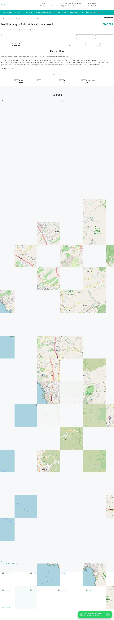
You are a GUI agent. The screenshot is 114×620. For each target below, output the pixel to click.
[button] (105, 18)
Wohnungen (11, 18)
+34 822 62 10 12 (45, 4)
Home (4, 18)
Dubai (64, 12)
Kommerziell (19, 12)
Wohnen (9, 12)
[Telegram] (109, 5)
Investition (58, 12)
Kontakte (93, 12)
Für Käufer (29, 12)
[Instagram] (107, 5)
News (87, 12)
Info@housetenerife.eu (47, 6)
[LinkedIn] (104, 5)
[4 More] (104, 38)
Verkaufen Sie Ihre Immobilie (44, 12)
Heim (3, 12)
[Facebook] (102, 5)
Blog (82, 12)
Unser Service (73, 12)
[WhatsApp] (112, 5)
